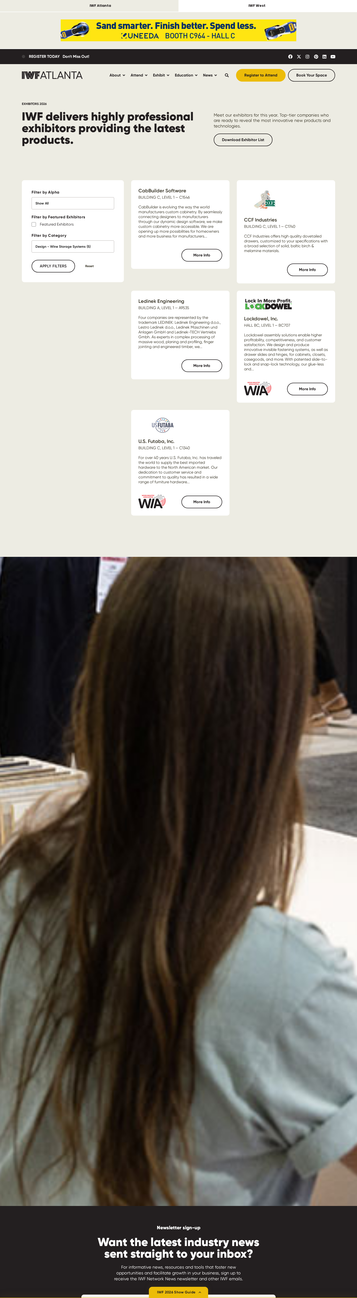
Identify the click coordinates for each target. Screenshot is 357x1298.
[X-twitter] (299, 56)
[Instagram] (307, 56)
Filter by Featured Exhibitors (58, 217)
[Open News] (216, 75)
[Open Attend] (146, 75)
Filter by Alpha (46, 192)
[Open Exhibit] (168, 75)
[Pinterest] (316, 56)
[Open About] (124, 75)
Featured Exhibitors (57, 224)
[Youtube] (333, 56)
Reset (89, 266)
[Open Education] (196, 75)
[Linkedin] (324, 56)
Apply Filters (53, 266)
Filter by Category (49, 235)
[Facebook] (290, 56)
